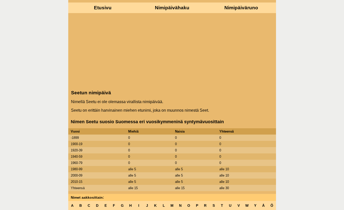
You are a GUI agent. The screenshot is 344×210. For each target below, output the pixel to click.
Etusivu (103, 7)
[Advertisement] (172, 51)
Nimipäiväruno (241, 7)
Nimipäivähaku (172, 7)
